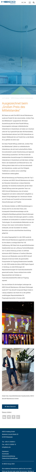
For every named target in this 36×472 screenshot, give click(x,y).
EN (25, 2)
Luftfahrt (22, 98)
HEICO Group (15, 98)
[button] (30, 3)
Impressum (5, 451)
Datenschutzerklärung (8, 456)
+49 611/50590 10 (10, 444)
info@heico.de (6, 447)
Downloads (5, 454)
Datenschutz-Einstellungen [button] (10, 458)
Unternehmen (29, 98)
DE (22, 2)
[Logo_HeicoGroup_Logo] (8, 2)
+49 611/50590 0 (10, 442)
